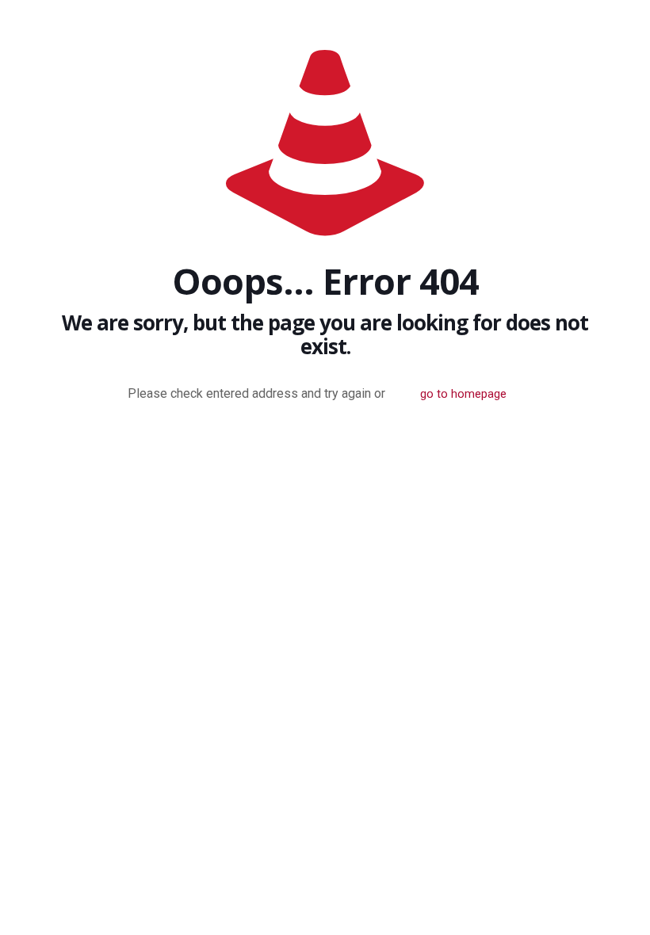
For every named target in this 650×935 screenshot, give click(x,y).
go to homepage (463, 394)
